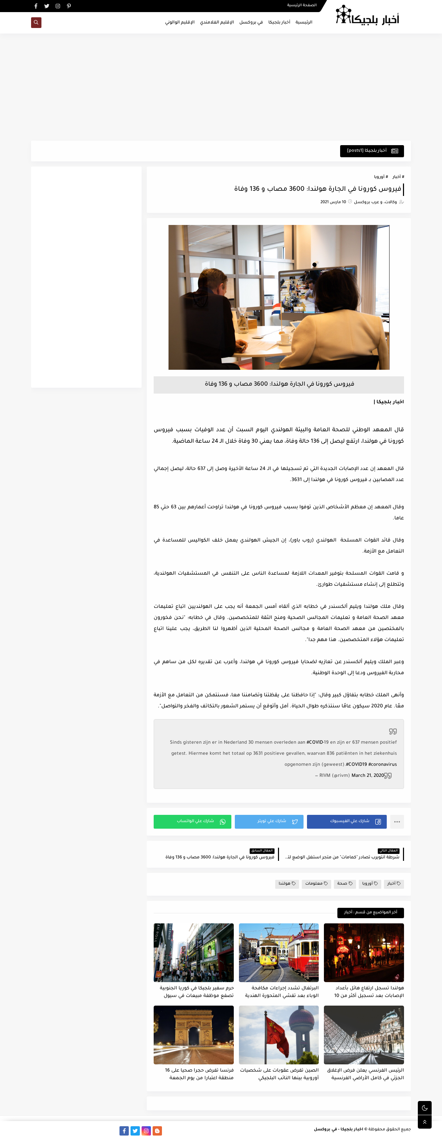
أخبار (397, 177)
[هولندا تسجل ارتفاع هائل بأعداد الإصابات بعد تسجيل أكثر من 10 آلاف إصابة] (364, 952)
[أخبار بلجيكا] (113, 1131)
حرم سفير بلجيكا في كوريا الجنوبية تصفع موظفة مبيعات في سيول (197, 992)
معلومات (314, 884)
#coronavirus (382, 765)
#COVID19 (356, 765)
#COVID (315, 742)
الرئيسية (304, 22)
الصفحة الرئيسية (302, 5)
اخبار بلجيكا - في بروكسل (338, 1130)
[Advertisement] (221, 87)
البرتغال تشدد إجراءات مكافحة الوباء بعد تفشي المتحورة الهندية (282, 992)
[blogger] (157, 1131)
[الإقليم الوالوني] (80, 1131)
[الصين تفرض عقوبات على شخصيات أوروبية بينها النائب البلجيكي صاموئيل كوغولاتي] (279, 1035)
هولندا (284, 884)
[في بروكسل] (102, 1131)
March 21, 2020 (368, 776)
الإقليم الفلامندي (217, 22)
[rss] (168, 1131)
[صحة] (58, 1131)
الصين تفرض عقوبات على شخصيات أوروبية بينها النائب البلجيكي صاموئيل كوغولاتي (279, 1075)
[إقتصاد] (46, 1131)
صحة (342, 884)
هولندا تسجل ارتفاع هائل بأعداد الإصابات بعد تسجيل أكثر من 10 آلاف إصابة (369, 992)
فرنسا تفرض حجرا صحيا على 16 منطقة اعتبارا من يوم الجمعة (199, 1074)
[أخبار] (69, 1131)
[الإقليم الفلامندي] (91, 1131)
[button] (347, 822)
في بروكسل (251, 22)
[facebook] (35, 6)
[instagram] (58, 6)
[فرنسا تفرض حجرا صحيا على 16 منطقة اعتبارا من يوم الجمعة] (194, 1035)
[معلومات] (35, 1131)
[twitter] (46, 6)
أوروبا (379, 177)
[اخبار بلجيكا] (279, 369)
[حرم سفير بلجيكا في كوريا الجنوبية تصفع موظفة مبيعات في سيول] (194, 952)
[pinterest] (69, 6)
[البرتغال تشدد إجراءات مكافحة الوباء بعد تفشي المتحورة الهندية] (279, 952)
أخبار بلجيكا (279, 22)
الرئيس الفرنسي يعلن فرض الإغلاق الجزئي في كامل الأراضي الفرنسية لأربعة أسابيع (365, 1075)
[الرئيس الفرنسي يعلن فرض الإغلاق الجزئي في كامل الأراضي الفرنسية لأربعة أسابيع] (364, 1035)
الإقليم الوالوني (180, 22)
